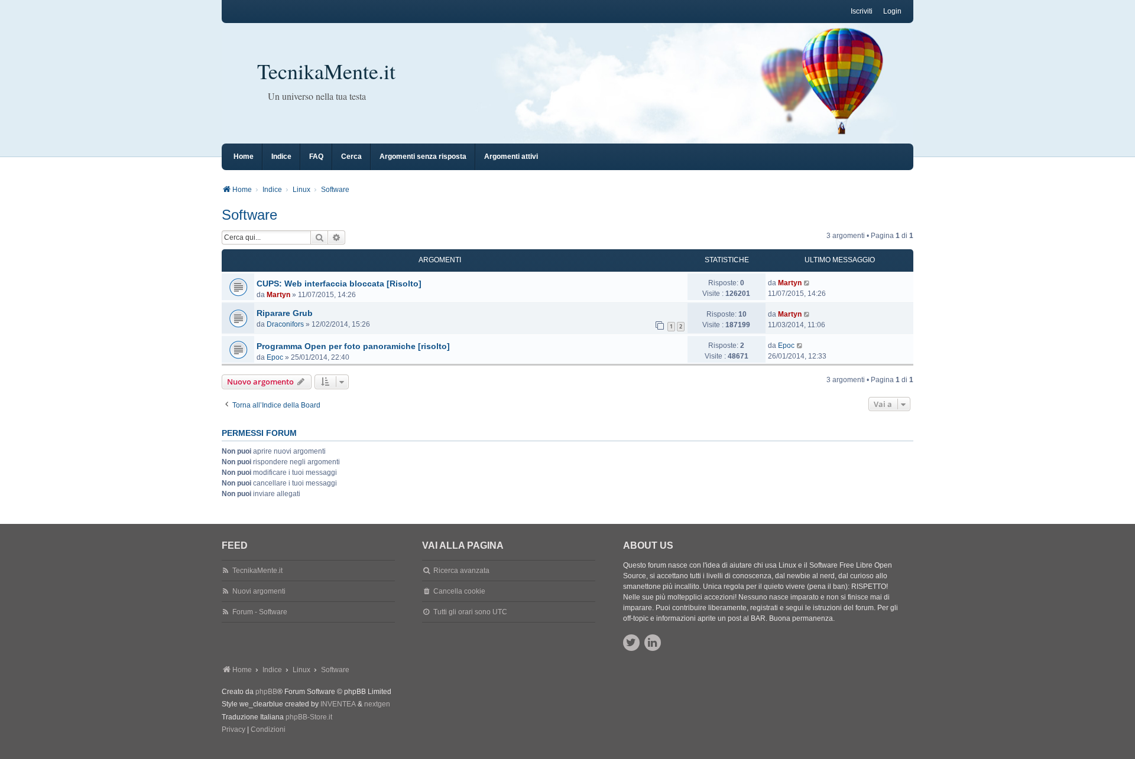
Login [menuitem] (892, 11)
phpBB (266, 692)
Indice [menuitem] (281, 156)
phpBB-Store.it (309, 717)
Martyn (278, 295)
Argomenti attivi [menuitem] (511, 156)
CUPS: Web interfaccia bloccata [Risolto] (339, 283)
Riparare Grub (285, 313)
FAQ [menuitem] (316, 156)
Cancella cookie (459, 591)
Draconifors (285, 324)
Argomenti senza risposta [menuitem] (423, 156)
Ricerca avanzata (461, 570)
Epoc (275, 357)
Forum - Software (259, 612)
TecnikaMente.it (326, 71)
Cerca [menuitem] (351, 156)
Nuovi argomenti (259, 591)
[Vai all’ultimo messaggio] (807, 283)
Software (249, 215)
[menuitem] (233, 730)
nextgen (377, 704)
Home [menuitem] (244, 156)
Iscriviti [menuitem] (862, 11)
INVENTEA (338, 704)
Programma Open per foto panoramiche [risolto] (353, 346)
